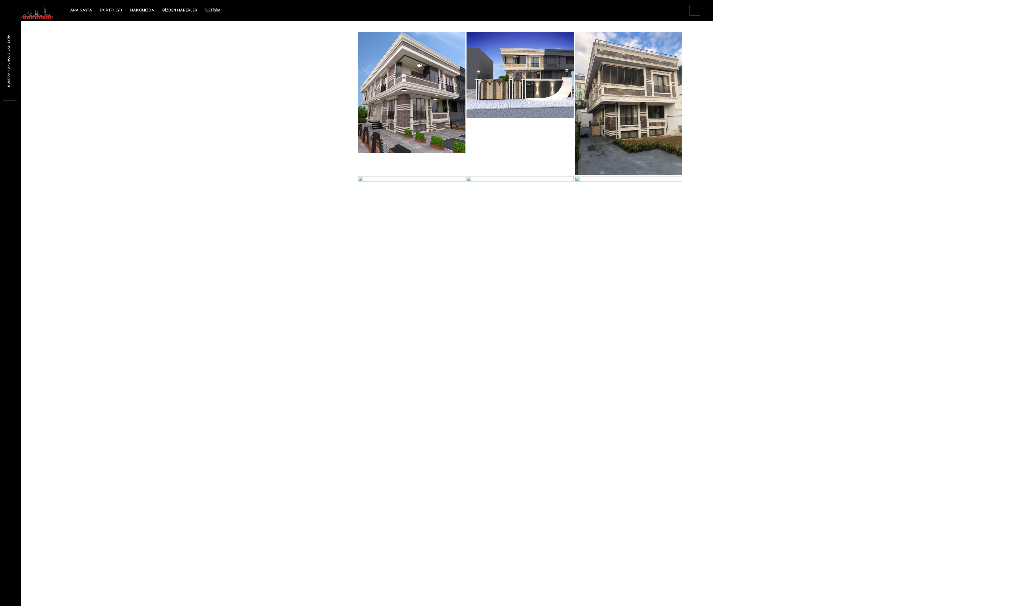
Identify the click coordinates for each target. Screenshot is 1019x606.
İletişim (213, 10)
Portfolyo (111, 10)
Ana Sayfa (81, 10)
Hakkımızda (142, 10)
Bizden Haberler (179, 10)
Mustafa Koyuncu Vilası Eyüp (8, 61)
